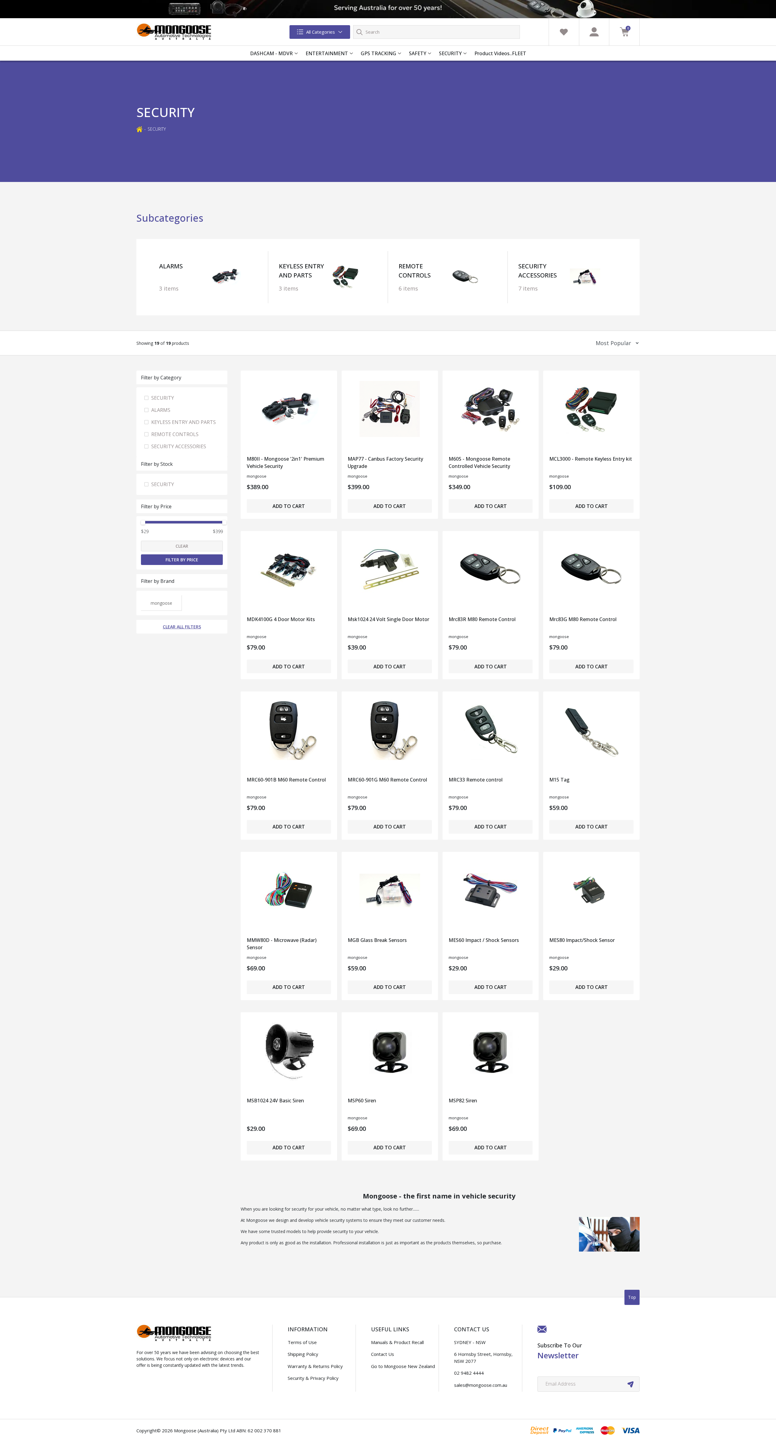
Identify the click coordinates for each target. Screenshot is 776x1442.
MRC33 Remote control (476, 779)
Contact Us (382, 1354)
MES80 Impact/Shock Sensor (582, 940)
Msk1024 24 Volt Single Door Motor (388, 619)
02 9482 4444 (469, 1373)
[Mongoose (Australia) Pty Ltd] (174, 31)
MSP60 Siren (362, 1100)
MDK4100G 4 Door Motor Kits (281, 619)
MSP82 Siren (463, 1100)
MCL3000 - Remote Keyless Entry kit (590, 458)
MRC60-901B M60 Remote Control (286, 779)
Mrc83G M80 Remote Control (583, 619)
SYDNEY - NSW (470, 1342)
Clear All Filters (182, 627)
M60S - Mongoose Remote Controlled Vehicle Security (479, 462)
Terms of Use (302, 1342)
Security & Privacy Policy (313, 1378)
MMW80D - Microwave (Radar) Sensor (281, 944)
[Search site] (359, 31)
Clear (182, 546)
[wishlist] (564, 31)
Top (632, 1297)
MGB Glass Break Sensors (377, 940)
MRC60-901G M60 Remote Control (387, 779)
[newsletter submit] (630, 1384)
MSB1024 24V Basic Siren (275, 1100)
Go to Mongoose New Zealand (403, 1366)
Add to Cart (289, 506)
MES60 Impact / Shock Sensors (484, 940)
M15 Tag (559, 779)
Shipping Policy (303, 1354)
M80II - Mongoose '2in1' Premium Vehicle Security (285, 462)
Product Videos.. (493, 53)
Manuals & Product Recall (397, 1342)
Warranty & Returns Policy (315, 1366)
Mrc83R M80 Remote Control (482, 619)
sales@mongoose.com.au (480, 1385)
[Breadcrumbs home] (139, 129)
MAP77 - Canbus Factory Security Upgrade (385, 462)
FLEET (519, 53)
